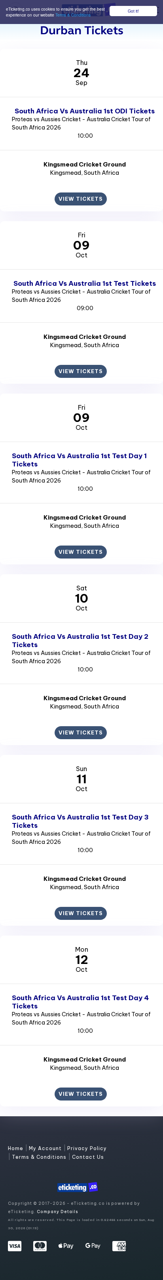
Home (16, 1148)
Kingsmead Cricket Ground (85, 164)
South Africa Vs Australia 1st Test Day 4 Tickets (80, 1001)
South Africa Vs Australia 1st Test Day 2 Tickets (80, 640)
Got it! (133, 11)
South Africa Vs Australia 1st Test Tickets (84, 283)
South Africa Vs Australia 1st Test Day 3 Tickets (80, 821)
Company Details (57, 1211)
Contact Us (88, 1157)
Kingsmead (65, 172)
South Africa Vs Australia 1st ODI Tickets (85, 111)
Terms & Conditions (73, 15)
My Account (46, 1148)
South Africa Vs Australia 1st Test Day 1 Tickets (79, 459)
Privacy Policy (87, 1148)
